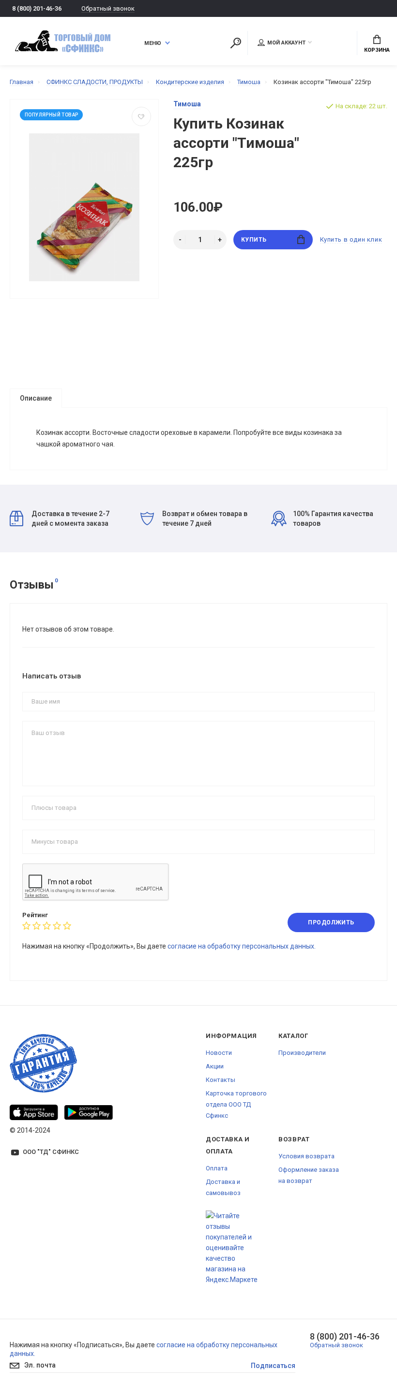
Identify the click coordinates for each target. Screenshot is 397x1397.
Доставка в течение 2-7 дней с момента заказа (70, 518)
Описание (36, 398)
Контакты (220, 1079)
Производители (302, 1052)
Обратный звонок (108, 8)
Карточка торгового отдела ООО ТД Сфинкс (236, 1104)
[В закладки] (141, 116)
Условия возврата (306, 1156)
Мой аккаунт (286, 43)
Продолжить (331, 922)
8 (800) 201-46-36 (36, 8)
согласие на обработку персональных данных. (242, 946)
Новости (219, 1052)
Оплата (217, 1168)
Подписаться (273, 1365)
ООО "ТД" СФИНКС (51, 1151)
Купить (254, 239)
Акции (215, 1066)
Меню (152, 43)
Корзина (377, 50)
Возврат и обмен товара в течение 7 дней (204, 518)
